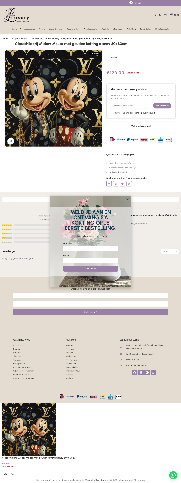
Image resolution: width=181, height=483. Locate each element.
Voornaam (68, 243)
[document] (90, 241)
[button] (127, 199)
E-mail (66, 255)
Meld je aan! (90, 268)
